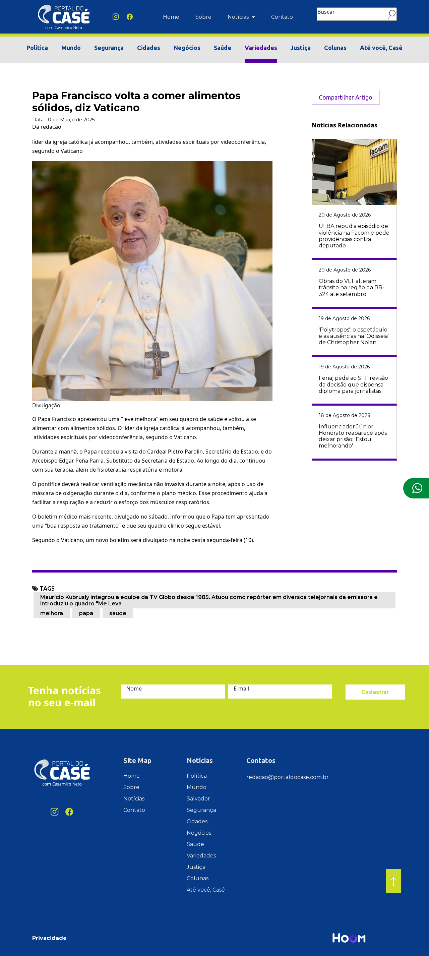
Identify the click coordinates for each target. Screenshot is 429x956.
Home (171, 17)
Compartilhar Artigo (345, 97)
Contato (282, 17)
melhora (51, 613)
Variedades (261, 47)
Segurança (109, 47)
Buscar (326, 11)
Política (37, 47)
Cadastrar (375, 692)
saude (117, 613)
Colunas (335, 47)
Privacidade (49, 938)
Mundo (71, 47)
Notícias (239, 17)
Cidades (148, 47)
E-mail (241, 688)
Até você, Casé (381, 47)
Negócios (187, 47)
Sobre (203, 17)
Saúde (222, 47)
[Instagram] (115, 16)
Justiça (301, 47)
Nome (134, 688)
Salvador (198, 798)
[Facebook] (129, 16)
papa (86, 613)
